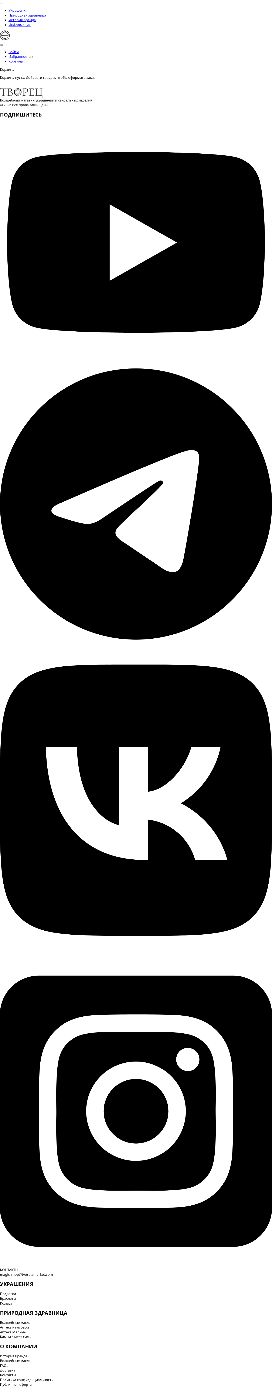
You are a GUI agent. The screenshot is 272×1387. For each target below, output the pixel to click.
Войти (13, 52)
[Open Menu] (1, 3)
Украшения (17, 10)
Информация (19, 24)
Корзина (17, 61)
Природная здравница (27, 15)
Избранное (19, 56)
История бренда (22, 20)
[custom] (136, 361)
